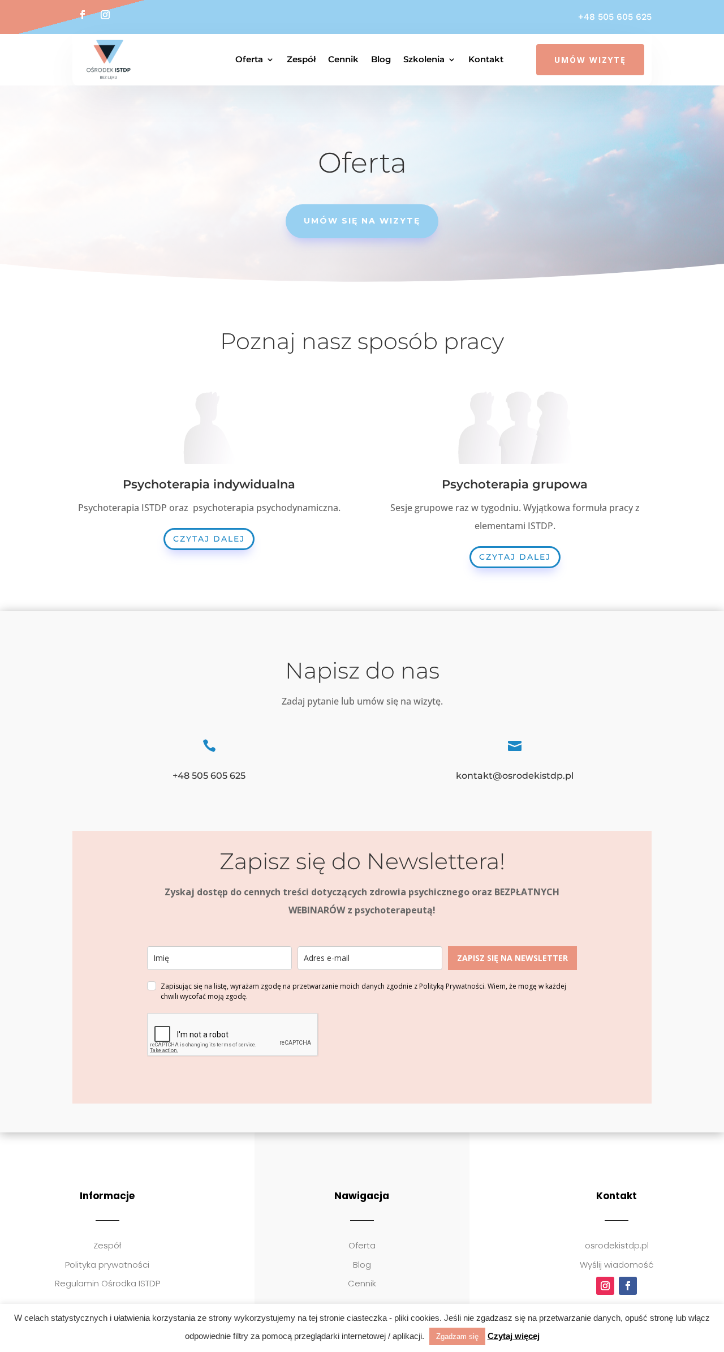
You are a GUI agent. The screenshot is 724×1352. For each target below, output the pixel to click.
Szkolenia (424, 59)
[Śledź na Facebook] (83, 15)
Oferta (249, 59)
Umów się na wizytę (362, 221)
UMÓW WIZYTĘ (590, 59)
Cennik (343, 59)
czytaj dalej (209, 539)
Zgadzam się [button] (457, 1336)
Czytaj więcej (514, 1336)
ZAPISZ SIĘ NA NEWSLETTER (512, 957)
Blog (381, 59)
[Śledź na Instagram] (105, 15)
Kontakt (485, 59)
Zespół (301, 59)
